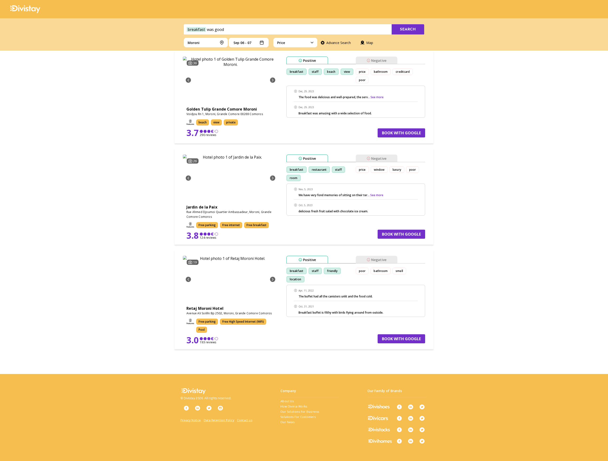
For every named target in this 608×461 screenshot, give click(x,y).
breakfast (296, 72)
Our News (287, 422)
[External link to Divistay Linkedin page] (197, 408)
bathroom (381, 72)
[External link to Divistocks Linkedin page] (410, 429)
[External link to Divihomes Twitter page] (422, 441)
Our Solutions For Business (299, 412)
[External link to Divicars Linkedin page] (410, 418)
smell (399, 271)
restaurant (319, 170)
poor (362, 80)
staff (315, 72)
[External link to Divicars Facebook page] (399, 418)
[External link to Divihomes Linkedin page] (410, 441)
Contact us (244, 420)
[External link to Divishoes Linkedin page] (410, 406)
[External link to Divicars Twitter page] (422, 418)
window (379, 170)
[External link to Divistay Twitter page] (209, 408)
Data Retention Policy (219, 420)
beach (331, 72)
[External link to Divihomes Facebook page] (399, 441)
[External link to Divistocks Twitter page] (422, 429)
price (362, 72)
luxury (397, 170)
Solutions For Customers (298, 417)
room (293, 178)
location (295, 279)
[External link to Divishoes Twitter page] (422, 406)
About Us (287, 401)
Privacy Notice (190, 420)
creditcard (403, 72)
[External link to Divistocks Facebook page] (399, 429)
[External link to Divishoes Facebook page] (399, 406)
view (347, 72)
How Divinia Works (293, 406)
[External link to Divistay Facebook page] (186, 408)
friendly (332, 271)
